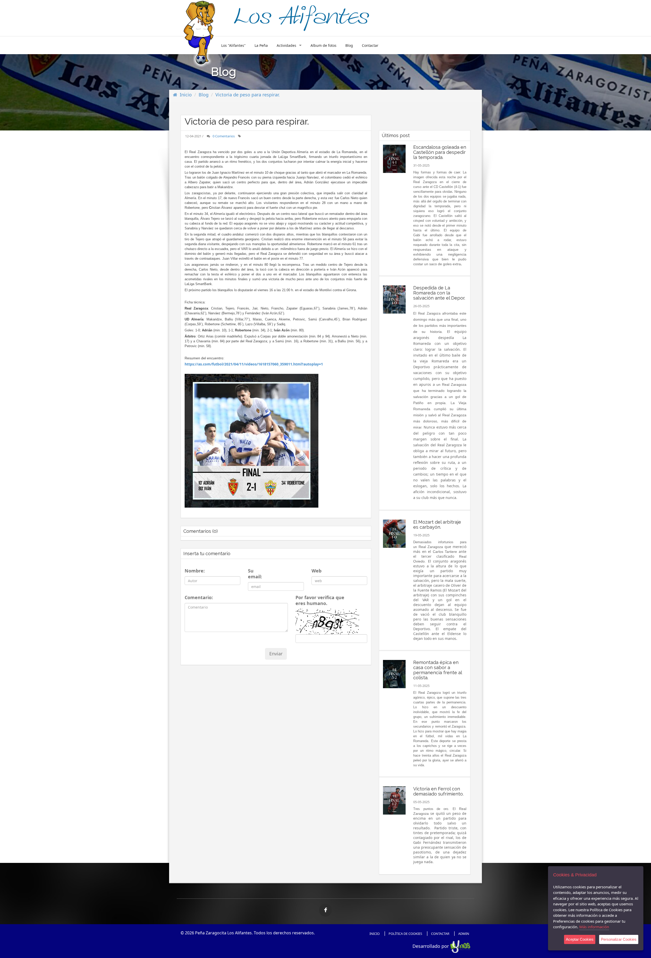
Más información (594, 926)
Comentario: (197, 597)
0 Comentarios (224, 136)
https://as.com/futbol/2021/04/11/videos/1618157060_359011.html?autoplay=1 (254, 364)
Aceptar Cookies (580, 939)
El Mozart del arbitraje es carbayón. (437, 524)
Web (316, 571)
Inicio (186, 95)
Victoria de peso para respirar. (247, 95)
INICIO (374, 933)
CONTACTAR (440, 933)
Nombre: (194, 571)
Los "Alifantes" (233, 45)
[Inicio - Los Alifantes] (301, 17)
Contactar (370, 45)
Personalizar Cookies (619, 939)
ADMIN (463, 933)
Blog (349, 45)
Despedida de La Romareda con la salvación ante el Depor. (439, 293)
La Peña (261, 45)
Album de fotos (323, 45)
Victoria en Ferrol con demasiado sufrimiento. (438, 791)
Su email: (255, 574)
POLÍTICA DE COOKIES (405, 933)
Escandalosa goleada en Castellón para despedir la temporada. (439, 152)
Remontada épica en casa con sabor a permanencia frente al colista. (437, 670)
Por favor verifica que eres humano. (319, 600)
